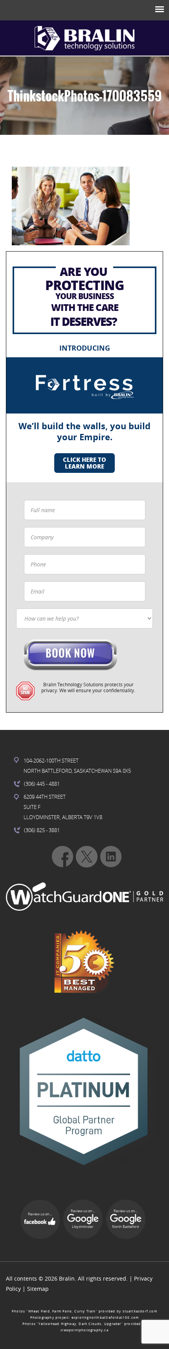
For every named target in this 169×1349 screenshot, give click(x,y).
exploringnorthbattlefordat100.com (105, 1318)
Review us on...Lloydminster (83, 1219)
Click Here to (84, 462)
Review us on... (40, 1214)
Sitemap (38, 1288)
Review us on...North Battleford (125, 1219)
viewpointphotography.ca (84, 1330)
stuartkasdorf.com (140, 1311)
